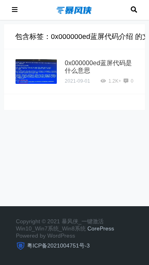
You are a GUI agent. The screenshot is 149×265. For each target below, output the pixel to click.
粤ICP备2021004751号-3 (58, 245)
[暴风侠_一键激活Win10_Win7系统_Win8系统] (74, 9)
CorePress (100, 228)
